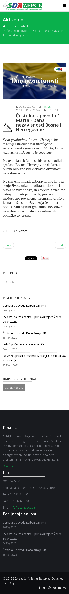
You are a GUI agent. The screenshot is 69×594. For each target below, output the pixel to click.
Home (13, 26)
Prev (8, 245)
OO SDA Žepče (14, 387)
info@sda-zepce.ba (23, 507)
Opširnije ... (9, 466)
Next (60, 245)
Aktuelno (25, 26)
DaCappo (12, 583)
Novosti (47, 106)
